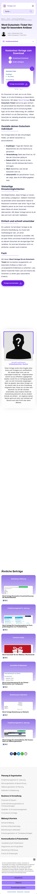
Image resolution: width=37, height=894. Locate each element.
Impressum (27, 891)
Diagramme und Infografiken (12, 846)
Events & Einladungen (18, 18)
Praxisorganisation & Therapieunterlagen (16, 833)
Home (3, 18)
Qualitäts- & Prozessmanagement (14, 809)
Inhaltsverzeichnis (12, 41)
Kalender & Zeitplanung (10, 790)
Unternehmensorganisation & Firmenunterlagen (12, 805)
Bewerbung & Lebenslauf (10, 830)
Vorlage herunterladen (17, 84)
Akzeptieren (18, 878)
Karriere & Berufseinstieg (10, 826)
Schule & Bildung (7, 823)
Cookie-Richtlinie (11, 891)
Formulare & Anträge (9, 813)
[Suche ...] (31, 11)
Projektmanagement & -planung (13, 780)
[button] (34, 859)
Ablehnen (18, 883)
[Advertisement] (18, 308)
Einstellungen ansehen (18, 887)
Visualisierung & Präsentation (12, 843)
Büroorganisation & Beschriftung (13, 783)
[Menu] (33, 6)
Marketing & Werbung (9, 850)
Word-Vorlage (23, 100)
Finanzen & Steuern (8, 800)
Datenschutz (20, 891)
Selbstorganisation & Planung (12, 787)
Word (8, 18)
